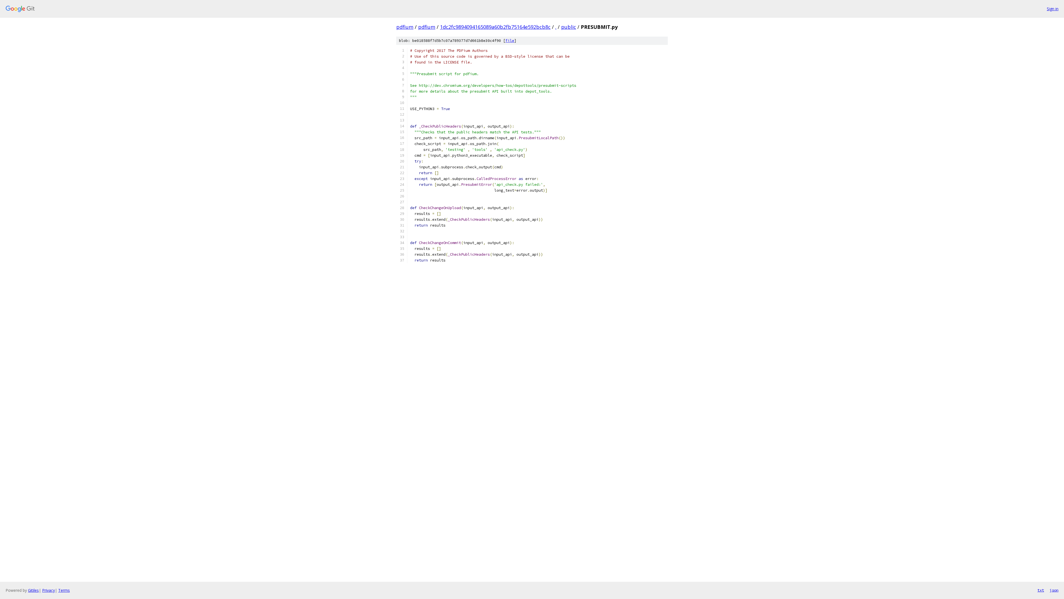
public (568, 27)
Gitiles (33, 590)
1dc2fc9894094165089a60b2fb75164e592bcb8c (495, 27)
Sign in (1052, 8)
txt (1040, 590)
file (509, 40)
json (1054, 590)
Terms (64, 590)
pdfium (404, 27)
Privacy (48, 590)
